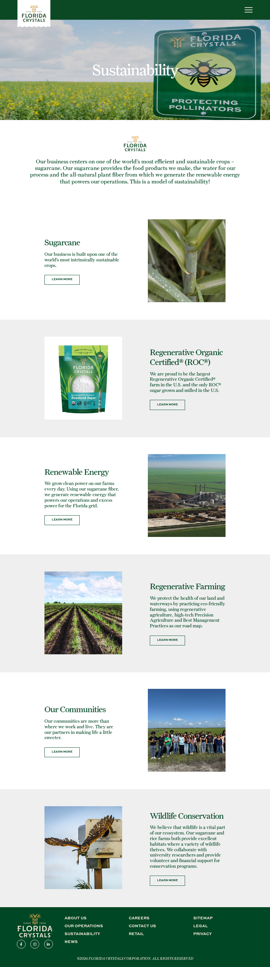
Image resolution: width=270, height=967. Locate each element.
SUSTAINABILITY (82, 933)
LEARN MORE (62, 279)
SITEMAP (203, 918)
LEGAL (200, 926)
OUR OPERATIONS (84, 926)
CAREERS (139, 918)
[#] (33, 25)
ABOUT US (76, 918)
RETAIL (136, 933)
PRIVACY (202, 933)
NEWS (71, 941)
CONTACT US (142, 926)
